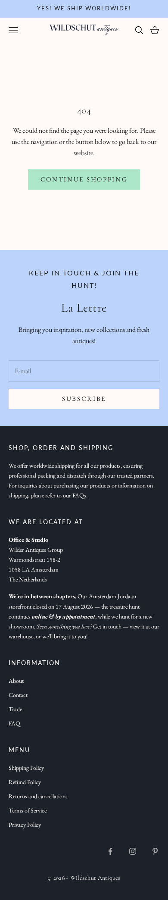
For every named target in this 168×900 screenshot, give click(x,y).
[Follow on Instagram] (132, 851)
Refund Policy (25, 782)
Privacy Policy (25, 824)
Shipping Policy (26, 768)
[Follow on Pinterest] (155, 851)
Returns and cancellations (38, 796)
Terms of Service (28, 810)
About (16, 680)
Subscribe (84, 398)
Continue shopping (84, 179)
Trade (15, 709)
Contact (18, 695)
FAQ (14, 723)
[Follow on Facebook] (110, 851)
